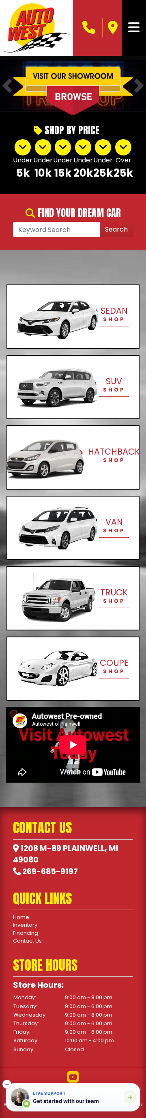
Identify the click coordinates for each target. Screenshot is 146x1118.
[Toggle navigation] (134, 27)
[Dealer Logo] (36, 28)
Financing (25, 933)
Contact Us (27, 940)
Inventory (25, 924)
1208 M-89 (40, 848)
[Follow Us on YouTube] (73, 1077)
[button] (6, 1084)
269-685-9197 (50, 871)
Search (116, 229)
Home (21, 917)
